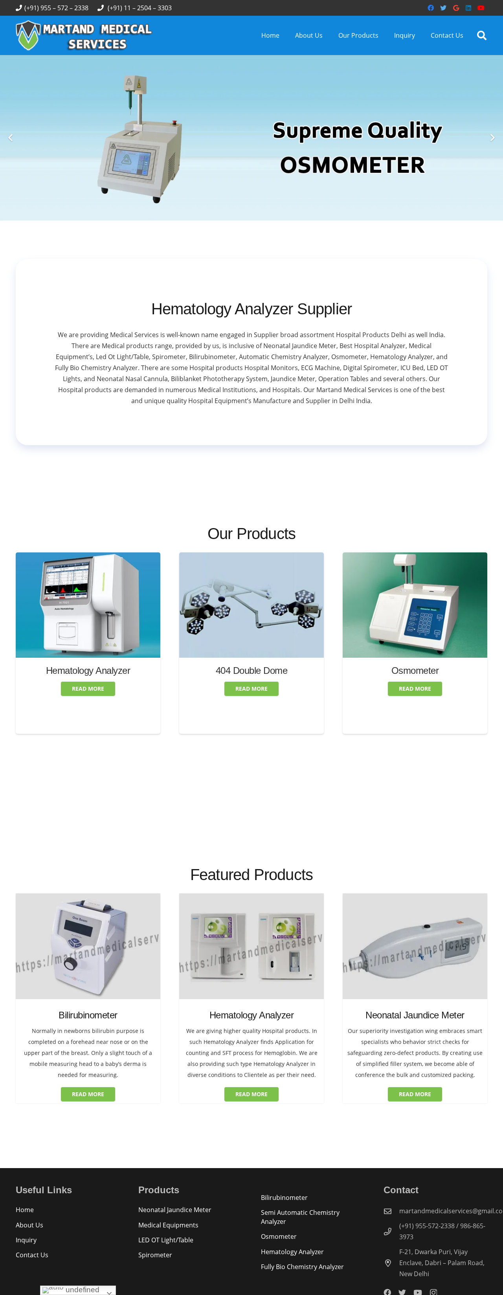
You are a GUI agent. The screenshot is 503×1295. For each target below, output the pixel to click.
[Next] (492, 138)
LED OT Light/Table (165, 1240)
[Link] (84, 35)
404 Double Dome (107, 670)
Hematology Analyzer (292, 1251)
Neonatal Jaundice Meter (174, 1209)
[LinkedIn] (468, 8)
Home (25, 1209)
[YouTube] (481, 8)
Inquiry (26, 1240)
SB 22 (433, 702)
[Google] (456, 8)
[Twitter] (443, 8)
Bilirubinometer (284, 1197)
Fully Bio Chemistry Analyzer (302, 1266)
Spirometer (155, 1255)
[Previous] (11, 138)
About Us (29, 1225)
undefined (81, 1290)
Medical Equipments (168, 1225)
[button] (481, 35)
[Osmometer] (270, 558)
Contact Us (32, 1255)
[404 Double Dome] (107, 558)
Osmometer (270, 670)
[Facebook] (430, 8)
